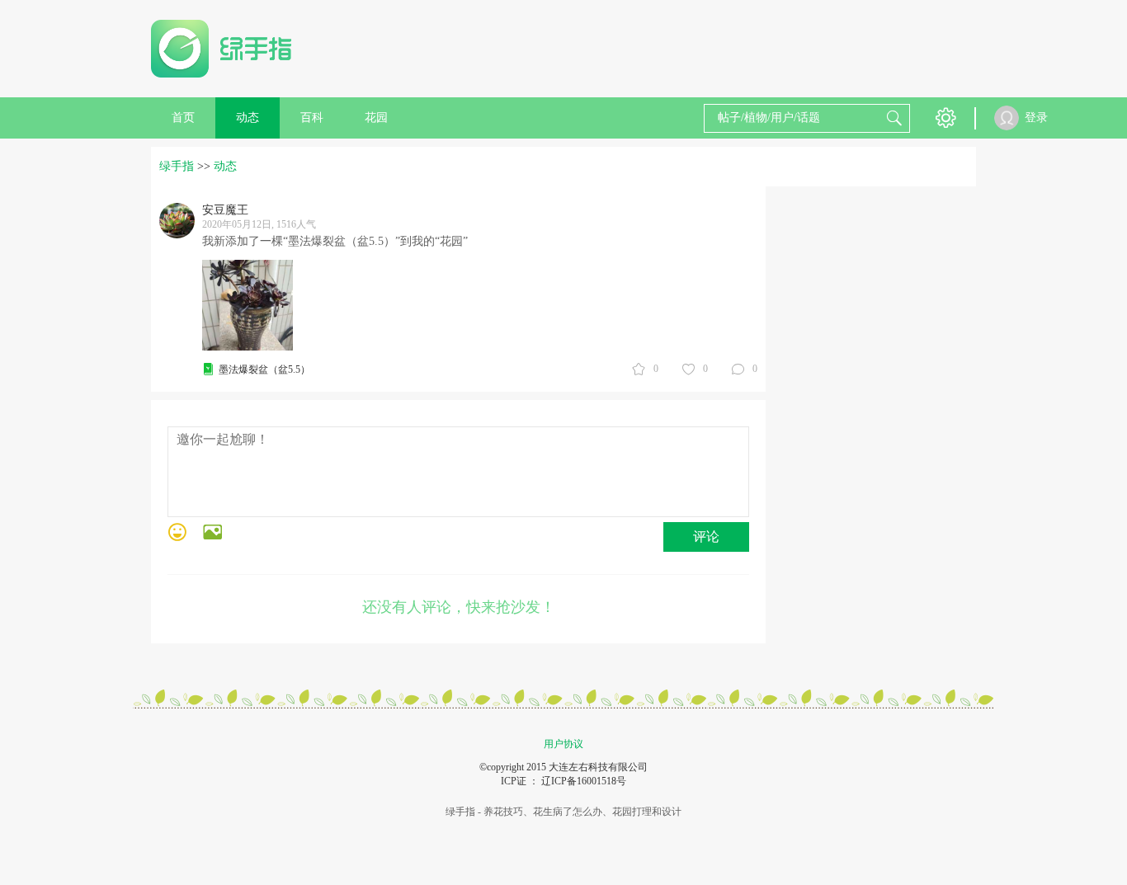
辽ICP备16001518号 (583, 781)
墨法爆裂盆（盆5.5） (264, 369)
